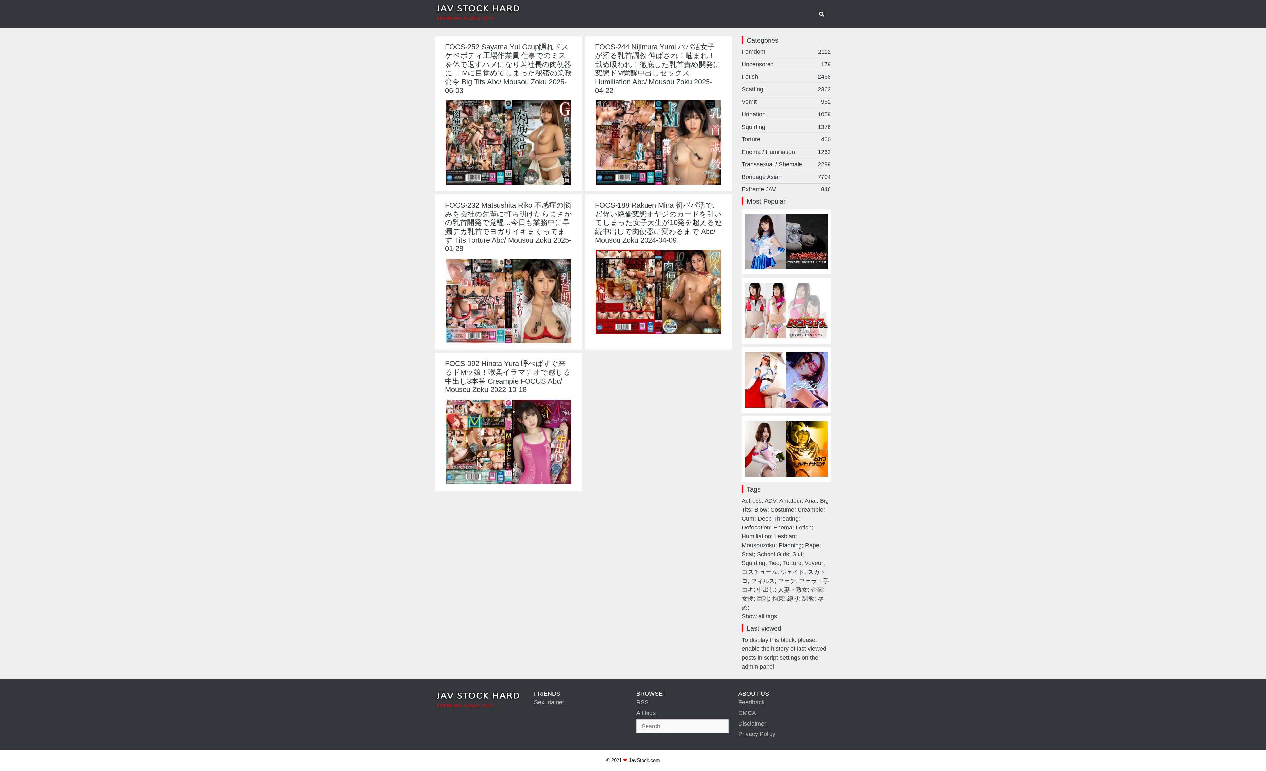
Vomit (786, 102)
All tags (646, 713)
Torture (786, 139)
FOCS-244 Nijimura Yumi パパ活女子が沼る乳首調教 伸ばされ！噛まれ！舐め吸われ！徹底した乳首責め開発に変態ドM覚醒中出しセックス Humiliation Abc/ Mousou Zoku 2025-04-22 (658, 69)
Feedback (751, 702)
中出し (766, 589)
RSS (642, 702)
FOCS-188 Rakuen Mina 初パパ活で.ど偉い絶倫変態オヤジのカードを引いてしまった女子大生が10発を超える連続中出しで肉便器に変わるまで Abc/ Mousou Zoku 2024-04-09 (658, 222)
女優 (748, 598)
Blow (760, 509)
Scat (748, 554)
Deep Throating (778, 518)
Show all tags (759, 616)
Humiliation (756, 536)
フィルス (763, 581)
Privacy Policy (756, 734)
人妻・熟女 (793, 589)
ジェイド (792, 572)
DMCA (747, 713)
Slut (797, 554)
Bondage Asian (786, 177)
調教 (808, 598)
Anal (811, 501)
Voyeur (814, 563)
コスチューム (759, 572)
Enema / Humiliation (786, 152)
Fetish (786, 76)
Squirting (786, 127)
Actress (752, 501)
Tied (774, 563)
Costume (782, 509)
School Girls (773, 554)
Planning (790, 545)
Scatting (786, 89)
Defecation (756, 527)
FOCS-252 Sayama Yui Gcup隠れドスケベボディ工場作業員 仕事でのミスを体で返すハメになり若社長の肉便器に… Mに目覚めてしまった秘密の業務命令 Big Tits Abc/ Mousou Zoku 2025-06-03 (508, 69)
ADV (770, 501)
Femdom (786, 51)
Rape (812, 545)
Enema (782, 527)
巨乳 (763, 598)
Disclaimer (752, 723)
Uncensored (786, 64)
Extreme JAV (786, 189)
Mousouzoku (758, 545)
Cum (748, 518)
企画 (817, 589)
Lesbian (784, 536)
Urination (786, 114)
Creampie (810, 509)
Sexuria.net (549, 702)
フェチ (787, 581)
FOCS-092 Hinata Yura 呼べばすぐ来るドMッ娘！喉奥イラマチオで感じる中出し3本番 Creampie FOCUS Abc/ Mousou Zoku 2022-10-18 (508, 376)
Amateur (790, 501)
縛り (793, 598)
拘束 (778, 598)
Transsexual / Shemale (786, 164)
